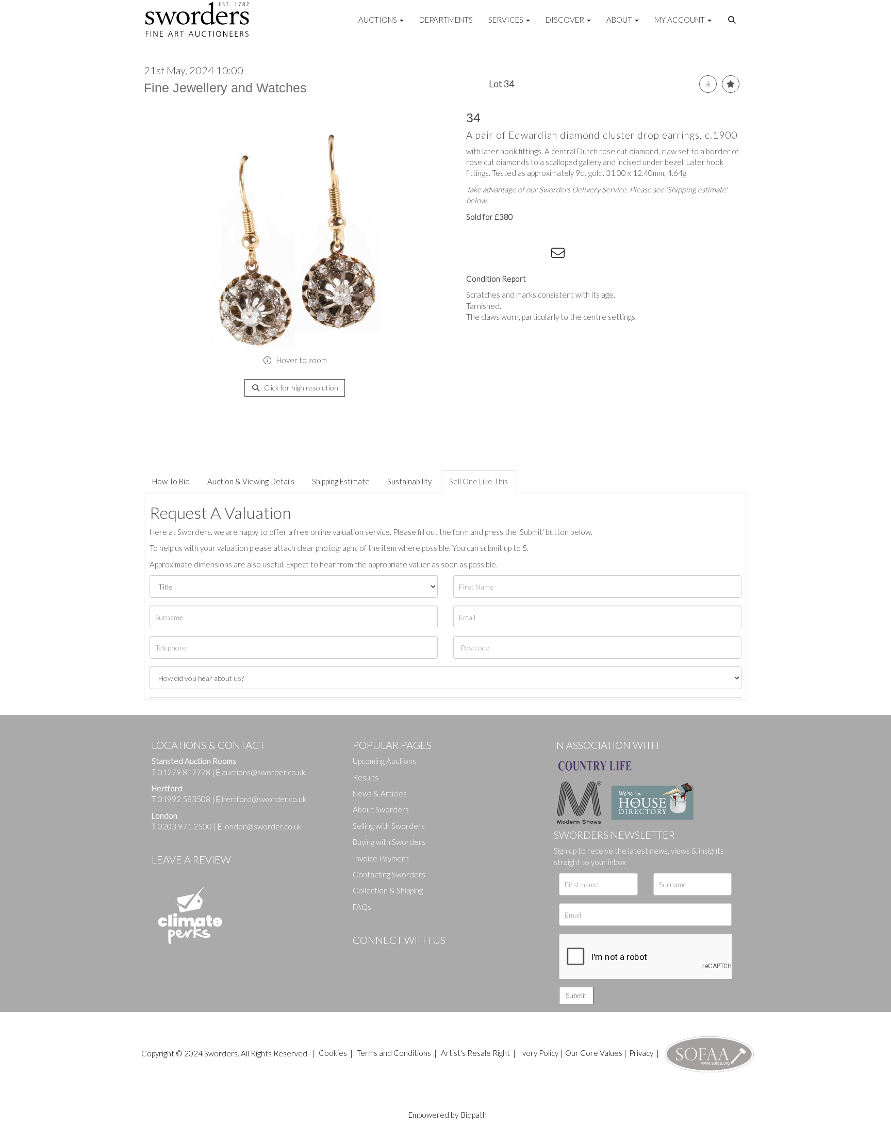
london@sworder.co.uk (260, 826)
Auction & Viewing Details (250, 481)
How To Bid (171, 481)
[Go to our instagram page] (539, 254)
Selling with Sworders (389, 825)
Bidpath (474, 1114)
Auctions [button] (378, 19)
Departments (446, 19)
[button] (733, 20)
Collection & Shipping (388, 890)
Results (365, 777)
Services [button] (506, 19)
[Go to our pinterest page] (404, 957)
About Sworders (381, 809)
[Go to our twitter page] (383, 957)
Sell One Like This (478, 481)
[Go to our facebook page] (362, 957)
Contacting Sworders (389, 874)
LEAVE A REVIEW (191, 859)
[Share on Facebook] (476, 254)
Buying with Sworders (389, 841)
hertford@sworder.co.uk (264, 799)
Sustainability (409, 481)
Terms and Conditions (395, 1052)
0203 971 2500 (185, 826)
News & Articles (380, 793)
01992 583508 (184, 799)
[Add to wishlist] (730, 84)
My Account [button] (680, 19)
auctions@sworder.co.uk (260, 772)
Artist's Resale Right (475, 1052)
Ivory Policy (539, 1052)
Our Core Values (593, 1052)
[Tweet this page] (497, 254)
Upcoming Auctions (384, 760)
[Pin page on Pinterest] (517, 254)
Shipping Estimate (341, 481)
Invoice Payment (381, 858)
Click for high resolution (300, 387)
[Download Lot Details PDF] (708, 84)
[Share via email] (559, 254)
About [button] (620, 19)
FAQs (362, 906)
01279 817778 (184, 772)
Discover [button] (566, 19)
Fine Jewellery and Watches (225, 87)
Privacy (641, 1052)
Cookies (333, 1052)
